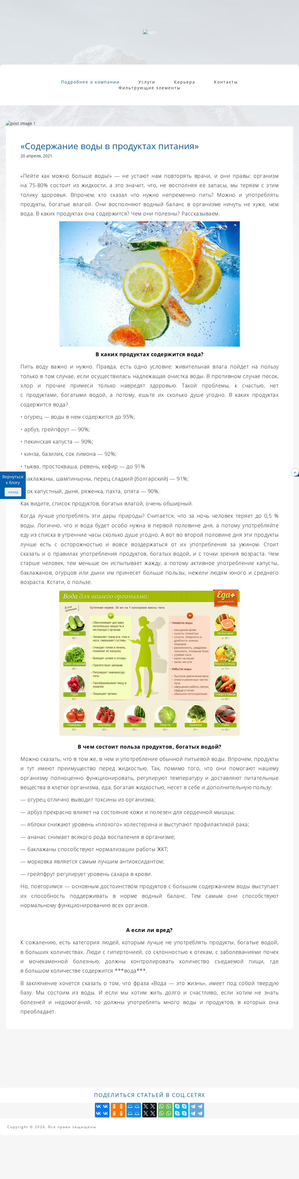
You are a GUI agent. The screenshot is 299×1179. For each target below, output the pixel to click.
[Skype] (181, 1110)
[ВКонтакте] (102, 1110)
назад (13, 491)
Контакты (226, 82)
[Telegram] (197, 1110)
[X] (149, 1110)
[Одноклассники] (118, 1110)
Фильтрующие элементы (150, 88)
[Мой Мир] (133, 1110)
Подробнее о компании (90, 82)
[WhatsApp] (165, 1110)
